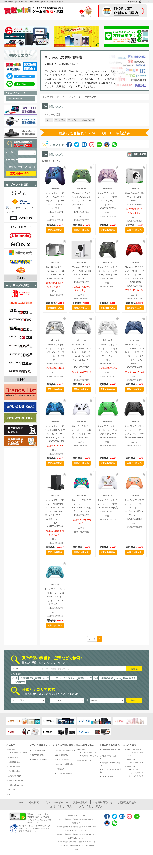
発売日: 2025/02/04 (134, 290)
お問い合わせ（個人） (62, 806)
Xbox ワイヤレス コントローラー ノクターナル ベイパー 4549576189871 (108, 272)
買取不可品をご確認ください (110, 757)
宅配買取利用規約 (126, 802)
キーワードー (12, 159)
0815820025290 (42, 678)
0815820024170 (85, 678)
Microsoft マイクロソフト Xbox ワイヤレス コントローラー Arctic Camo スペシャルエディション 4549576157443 (81, 356)
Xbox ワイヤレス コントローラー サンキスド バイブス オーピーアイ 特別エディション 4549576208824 (134, 509)
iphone (118, 678)
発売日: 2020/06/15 (81, 371)
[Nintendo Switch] (20, 293)
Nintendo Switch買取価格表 (65, 750)
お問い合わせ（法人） (91, 806)
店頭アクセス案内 (15, 775)
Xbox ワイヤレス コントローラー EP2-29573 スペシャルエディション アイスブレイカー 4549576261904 (55, 598)
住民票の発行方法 (84, 760)
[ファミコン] (20, 302)
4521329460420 (106, 678)
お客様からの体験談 (18, 752)
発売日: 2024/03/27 (107, 367)
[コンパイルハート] (20, 227)
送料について (132, 769)
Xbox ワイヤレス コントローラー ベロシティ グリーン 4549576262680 (108, 431)
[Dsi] (20, 354)
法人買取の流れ (14, 771)
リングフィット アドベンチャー (63, 678)
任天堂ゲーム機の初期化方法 (110, 763)
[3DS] (20, 319)
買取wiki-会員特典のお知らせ (110, 750)
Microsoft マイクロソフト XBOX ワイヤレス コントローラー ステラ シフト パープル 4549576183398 (55, 202)
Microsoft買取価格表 (39, 759)
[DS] (20, 371)
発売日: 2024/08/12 (55, 445)
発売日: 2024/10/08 (55, 367)
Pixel (96, 678)
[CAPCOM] (20, 261)
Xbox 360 (60, 120)
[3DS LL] (20, 311)
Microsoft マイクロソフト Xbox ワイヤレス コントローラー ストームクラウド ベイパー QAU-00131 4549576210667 (134, 356)
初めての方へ (13, 757)
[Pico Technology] (20, 193)
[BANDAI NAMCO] (20, 270)
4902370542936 (18, 682)
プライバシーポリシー (56, 802)
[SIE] (20, 201)
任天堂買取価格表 (38, 750)
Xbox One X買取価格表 (63, 773)
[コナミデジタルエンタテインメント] (20, 210)
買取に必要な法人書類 (88, 755)
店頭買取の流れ (14, 762)
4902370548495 (129, 678)
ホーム (20, 802)
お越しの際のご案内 (134, 762)
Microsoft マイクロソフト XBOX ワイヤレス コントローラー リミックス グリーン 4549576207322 (81, 202)
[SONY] (20, 244)
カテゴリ (10, 152)
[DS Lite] (20, 363)
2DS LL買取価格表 (62, 759)
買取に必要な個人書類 (88, 752)
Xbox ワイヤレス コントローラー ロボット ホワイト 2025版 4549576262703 (81, 431)
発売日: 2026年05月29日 (81, 521)
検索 (133, 668)
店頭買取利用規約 (102, 802)
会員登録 (133, 1)
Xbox (49, 120)
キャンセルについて (134, 775)
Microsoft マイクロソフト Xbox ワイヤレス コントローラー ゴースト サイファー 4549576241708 (55, 354)
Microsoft (54, 188)
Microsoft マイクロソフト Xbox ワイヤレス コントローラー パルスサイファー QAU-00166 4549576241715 (134, 276)
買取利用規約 (80, 802)
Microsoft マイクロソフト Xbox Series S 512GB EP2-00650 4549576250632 (81, 274)
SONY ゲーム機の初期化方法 (110, 770)
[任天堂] (20, 235)
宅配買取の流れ (14, 766)
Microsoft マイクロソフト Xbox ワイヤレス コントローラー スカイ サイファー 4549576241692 (55, 433)
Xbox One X (88, 120)
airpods (15, 678)
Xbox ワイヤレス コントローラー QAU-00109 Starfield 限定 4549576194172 (108, 505)
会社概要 (34, 802)
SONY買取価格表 (38, 755)
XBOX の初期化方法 (109, 776)
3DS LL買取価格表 (62, 755)
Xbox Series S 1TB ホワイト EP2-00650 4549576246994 (134, 198)
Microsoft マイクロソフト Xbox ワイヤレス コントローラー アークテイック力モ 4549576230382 (108, 354)
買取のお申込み (55, 230)
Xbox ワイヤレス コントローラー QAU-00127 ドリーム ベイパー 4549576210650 (108, 200)
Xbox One (73, 120)
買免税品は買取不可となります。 (55, 284)
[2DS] (20, 337)
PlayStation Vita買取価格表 (64, 764)
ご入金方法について (134, 772)
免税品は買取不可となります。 (134, 210)
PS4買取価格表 (60, 768)
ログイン (145, 1)
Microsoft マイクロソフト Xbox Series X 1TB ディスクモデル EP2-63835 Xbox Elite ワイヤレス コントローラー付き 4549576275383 (55, 513)
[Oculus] (20, 218)
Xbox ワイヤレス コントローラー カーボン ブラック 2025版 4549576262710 (134, 431)
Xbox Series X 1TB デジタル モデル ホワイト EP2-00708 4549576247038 (55, 272)
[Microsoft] (20, 253)
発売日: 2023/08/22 (134, 371)
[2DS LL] (20, 328)
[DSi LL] (20, 345)
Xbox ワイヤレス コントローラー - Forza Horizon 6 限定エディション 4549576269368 (81, 507)
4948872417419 (26, 678)
